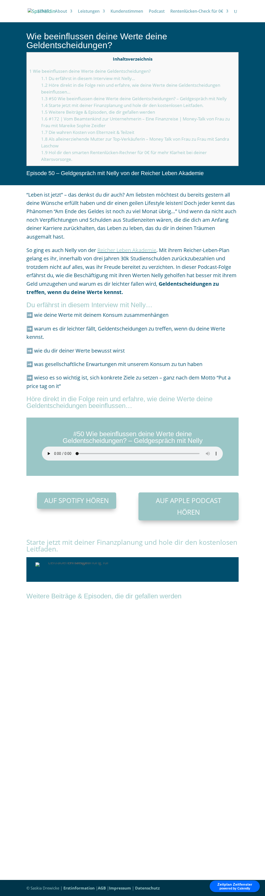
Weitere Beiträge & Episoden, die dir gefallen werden (98, 112)
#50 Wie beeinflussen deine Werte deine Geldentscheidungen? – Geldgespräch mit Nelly (134, 99)
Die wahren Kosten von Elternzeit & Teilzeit (87, 132)
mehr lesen (44, 671)
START (43, 11)
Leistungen (89, 11)
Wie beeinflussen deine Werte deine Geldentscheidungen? (90, 71)
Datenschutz (147, 888)
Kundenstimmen (127, 11)
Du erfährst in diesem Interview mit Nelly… (88, 78)
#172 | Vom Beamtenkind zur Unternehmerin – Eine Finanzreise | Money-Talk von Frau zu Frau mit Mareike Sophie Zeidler (130, 637)
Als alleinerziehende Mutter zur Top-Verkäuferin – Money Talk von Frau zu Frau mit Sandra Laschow (125, 791)
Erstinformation (79, 888)
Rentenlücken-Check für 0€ (196, 11)
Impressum (120, 888)
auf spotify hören (76, 500)
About (61, 11)
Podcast (157, 11)
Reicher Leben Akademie (126, 250)
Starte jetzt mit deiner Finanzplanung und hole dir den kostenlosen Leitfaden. (122, 105)
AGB (102, 888)
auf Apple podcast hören (188, 506)
